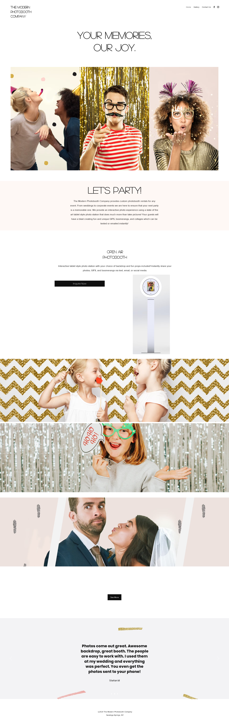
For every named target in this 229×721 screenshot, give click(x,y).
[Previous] (11, 659)
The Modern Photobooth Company (21, 12)
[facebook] (214, 7)
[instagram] (218, 7)
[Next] (218, 659)
